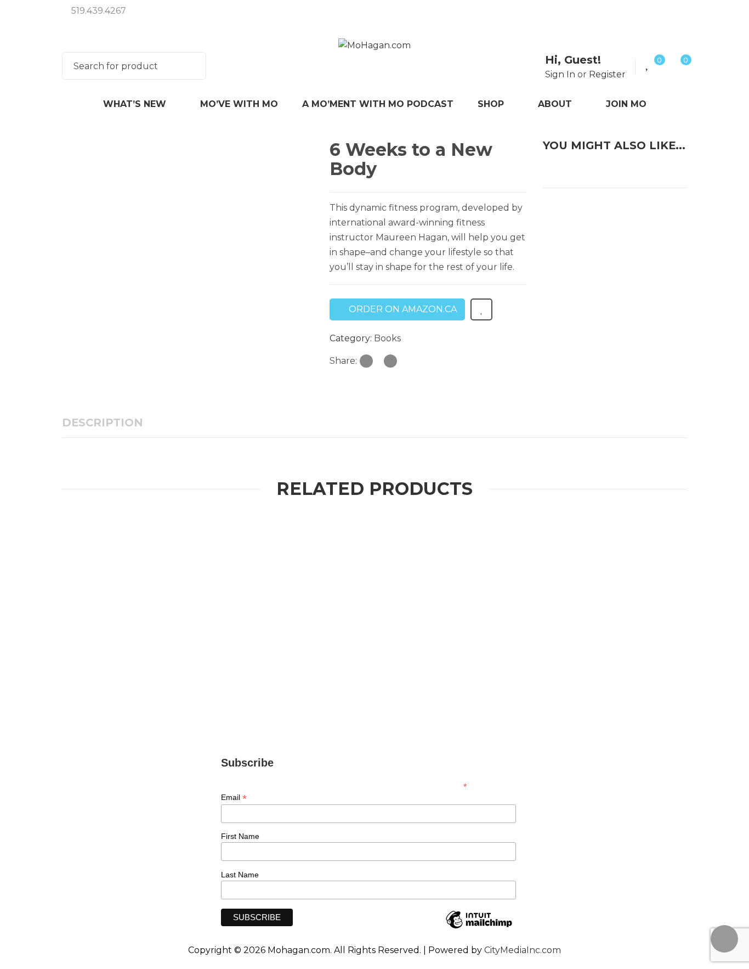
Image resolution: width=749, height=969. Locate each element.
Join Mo (626, 104)
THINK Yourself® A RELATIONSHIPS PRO (211, 564)
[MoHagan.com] (374, 45)
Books (387, 338)
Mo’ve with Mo (239, 104)
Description (102, 422)
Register (607, 74)
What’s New (134, 104)
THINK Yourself (226, 548)
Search (190, 65)
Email (234, 797)
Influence (556, 564)
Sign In (560, 74)
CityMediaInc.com (522, 950)
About (555, 104)
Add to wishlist (481, 309)
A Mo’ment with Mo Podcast (377, 104)
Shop (491, 104)
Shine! (394, 564)
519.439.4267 (98, 10)
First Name (240, 836)
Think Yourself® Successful (443, 681)
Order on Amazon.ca (403, 309)
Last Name (240, 874)
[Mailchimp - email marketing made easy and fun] (478, 927)
